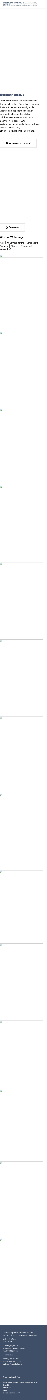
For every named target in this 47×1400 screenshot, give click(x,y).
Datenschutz (7, 1390)
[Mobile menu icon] (41, 4)
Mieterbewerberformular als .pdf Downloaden (20, 1382)
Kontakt (6, 1385)
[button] (18, 143)
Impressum (7, 1387)
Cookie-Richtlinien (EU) (11, 1393)
